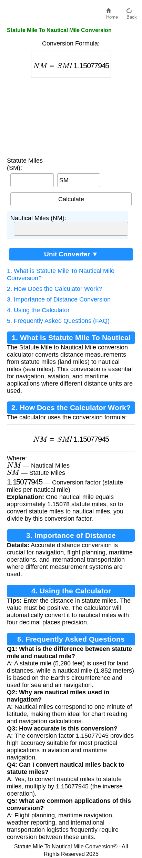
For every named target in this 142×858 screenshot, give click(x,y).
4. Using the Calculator (38, 310)
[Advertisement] (71, 115)
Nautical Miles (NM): (38, 218)
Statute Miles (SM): (25, 164)
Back (131, 15)
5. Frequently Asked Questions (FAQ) (58, 320)
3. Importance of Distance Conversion (59, 299)
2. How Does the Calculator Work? (54, 288)
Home (112, 15)
